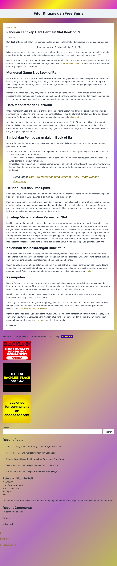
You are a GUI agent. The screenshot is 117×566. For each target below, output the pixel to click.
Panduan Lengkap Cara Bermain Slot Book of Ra (43, 32)
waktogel (7, 491)
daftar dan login (23, 501)
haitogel (6, 518)
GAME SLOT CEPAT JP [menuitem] (73, 63)
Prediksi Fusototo (11, 488)
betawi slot (8, 524)
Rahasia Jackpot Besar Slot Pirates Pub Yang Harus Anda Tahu (35, 459)
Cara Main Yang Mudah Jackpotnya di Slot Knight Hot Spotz (33, 446)
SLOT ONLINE (11, 28)
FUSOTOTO (8, 482)
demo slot (4, 539)
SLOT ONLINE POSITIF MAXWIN (33, 309)
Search (6, 428)
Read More (12, 325)
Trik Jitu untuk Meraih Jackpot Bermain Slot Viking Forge (31, 471)
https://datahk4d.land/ (13, 485)
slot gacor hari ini (8, 545)
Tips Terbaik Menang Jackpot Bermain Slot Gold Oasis (31, 453)
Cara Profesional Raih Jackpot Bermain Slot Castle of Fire (32, 465)
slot (4, 495)
